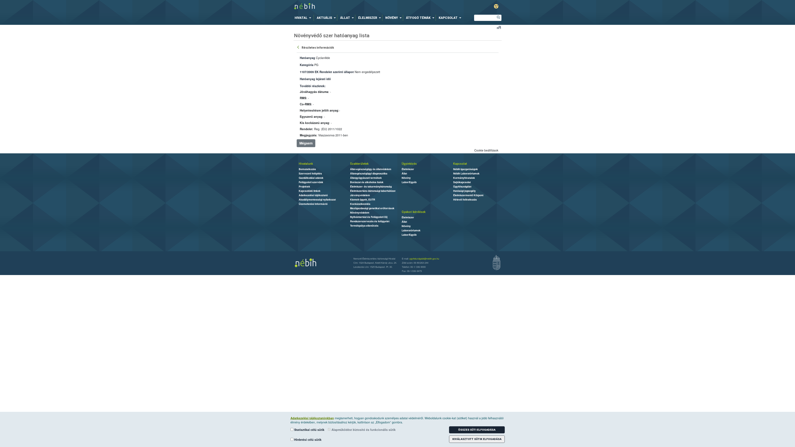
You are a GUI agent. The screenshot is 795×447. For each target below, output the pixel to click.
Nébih (353, 6)
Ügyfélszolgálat (462, 186)
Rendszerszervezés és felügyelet (369, 221)
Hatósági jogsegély (464, 191)
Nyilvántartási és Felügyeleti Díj (368, 217)
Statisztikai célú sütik (308, 430)
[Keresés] (498, 18)
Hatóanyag (307, 58)
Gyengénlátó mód (496, 6)
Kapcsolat (460, 163)
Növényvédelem (359, 212)
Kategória (306, 65)
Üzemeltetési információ (313, 204)
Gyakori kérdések (413, 212)
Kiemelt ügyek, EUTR (362, 199)
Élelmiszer (408, 169)
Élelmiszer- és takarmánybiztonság (371, 186)
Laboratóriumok (411, 230)
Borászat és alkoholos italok (366, 182)
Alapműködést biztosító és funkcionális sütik (363, 430)
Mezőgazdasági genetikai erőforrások (372, 208)
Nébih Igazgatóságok (465, 169)
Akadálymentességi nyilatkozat (317, 199)
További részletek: (313, 86)
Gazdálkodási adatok (311, 178)
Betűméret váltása (498, 27)
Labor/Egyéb (409, 182)
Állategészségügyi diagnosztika (368, 173)
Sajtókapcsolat (462, 182)
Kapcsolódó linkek (309, 191)
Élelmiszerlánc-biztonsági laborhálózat (372, 191)
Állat (404, 173)
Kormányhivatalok (464, 178)
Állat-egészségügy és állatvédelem (370, 169)
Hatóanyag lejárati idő (315, 79)
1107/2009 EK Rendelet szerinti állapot (327, 72)
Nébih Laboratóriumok (466, 173)
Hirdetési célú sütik (307, 439)
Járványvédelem (360, 195)
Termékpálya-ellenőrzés (364, 225)
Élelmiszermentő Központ (468, 195)
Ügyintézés (409, 163)
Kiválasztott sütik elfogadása (476, 439)
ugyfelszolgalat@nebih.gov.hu (424, 258)
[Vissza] (298, 47)
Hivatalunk (306, 163)
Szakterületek (359, 163)
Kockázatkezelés (360, 204)
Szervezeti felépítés (310, 173)
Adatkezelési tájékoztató (313, 195)
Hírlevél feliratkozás (465, 199)
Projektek (304, 186)
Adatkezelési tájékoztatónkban (312, 418)
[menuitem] (304, 18)
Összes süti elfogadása (476, 429)
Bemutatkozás (307, 169)
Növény (406, 178)
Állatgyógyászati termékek (366, 178)
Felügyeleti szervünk (311, 182)
